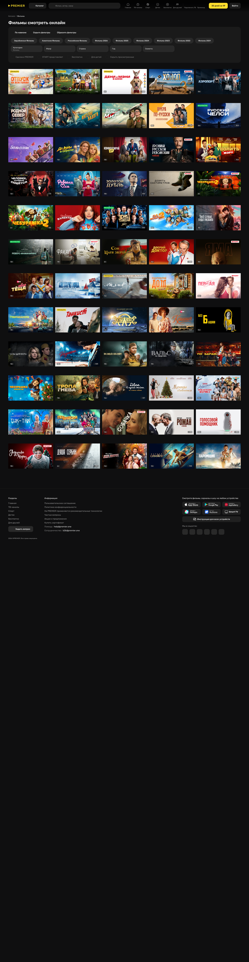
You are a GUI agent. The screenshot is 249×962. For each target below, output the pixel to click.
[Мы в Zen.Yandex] (207, 532)
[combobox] (26, 49)
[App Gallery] (231, 505)
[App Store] (191, 505)
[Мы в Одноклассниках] (200, 532)
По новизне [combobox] (20, 32)
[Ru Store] (211, 512)
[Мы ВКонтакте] (192, 532)
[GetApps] (191, 512)
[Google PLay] (211, 505)
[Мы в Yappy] (221, 532)
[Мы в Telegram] (185, 532)
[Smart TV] (231, 512)
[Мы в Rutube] (214, 532)
